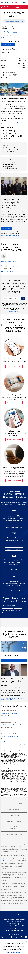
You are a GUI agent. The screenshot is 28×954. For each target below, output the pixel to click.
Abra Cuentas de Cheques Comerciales (11, 610)
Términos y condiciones (14, 311)
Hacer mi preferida (7, 37)
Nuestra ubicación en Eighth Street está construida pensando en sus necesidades (14, 145)
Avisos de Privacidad (16, 952)
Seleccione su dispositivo (11, 298)
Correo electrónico (8, 271)
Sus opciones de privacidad (8, 925)
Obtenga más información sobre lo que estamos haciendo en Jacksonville (12, 699)
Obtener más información (14, 367)
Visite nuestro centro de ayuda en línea (10, 235)
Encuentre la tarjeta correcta (14, 527)
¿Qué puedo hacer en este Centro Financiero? (12, 123)
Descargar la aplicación (14, 590)
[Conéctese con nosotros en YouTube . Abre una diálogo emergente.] (26, 937)
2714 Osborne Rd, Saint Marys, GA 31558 (11, 724)
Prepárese (14, 569)
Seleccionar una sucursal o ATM (10, 8)
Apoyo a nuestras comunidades (12, 21)
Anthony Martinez (7, 262)
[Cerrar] (26, 941)
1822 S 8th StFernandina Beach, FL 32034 (10, 32)
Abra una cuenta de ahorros (8, 605)
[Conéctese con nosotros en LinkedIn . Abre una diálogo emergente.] (11, 937)
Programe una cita (7, 45)
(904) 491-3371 (7, 35)
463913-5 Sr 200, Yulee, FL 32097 (9, 713)
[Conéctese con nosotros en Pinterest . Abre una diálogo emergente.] (16, 937)
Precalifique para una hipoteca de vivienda (12, 608)
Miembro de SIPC (5, 860)
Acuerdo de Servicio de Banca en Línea (10, 842)
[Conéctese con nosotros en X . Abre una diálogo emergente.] (21, 937)
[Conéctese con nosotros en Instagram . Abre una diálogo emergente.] (7, 937)
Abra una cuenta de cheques (14, 549)
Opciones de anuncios (12, 923)
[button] (2, 2)
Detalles (3, 718)
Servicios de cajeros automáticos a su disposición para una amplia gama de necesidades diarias (14, 160)
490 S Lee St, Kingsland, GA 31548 (9, 736)
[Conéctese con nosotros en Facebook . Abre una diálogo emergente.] (2, 937)
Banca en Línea (5, 613)
